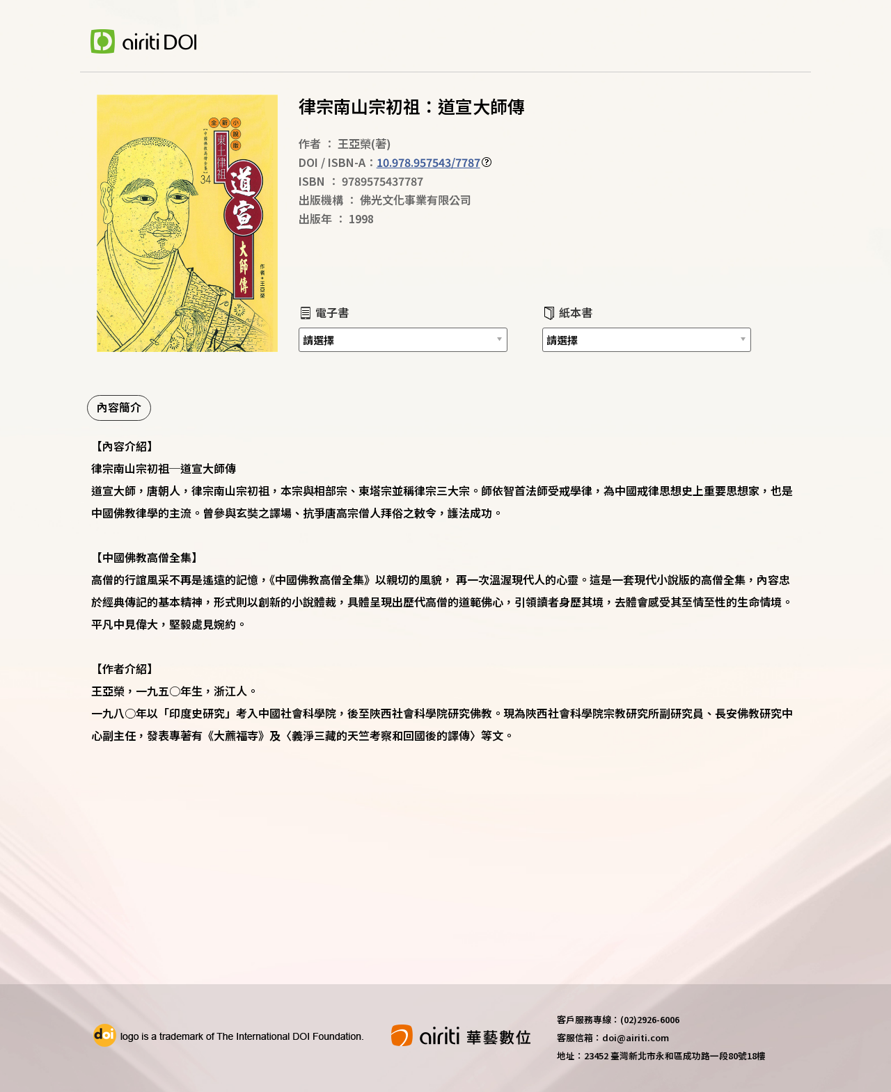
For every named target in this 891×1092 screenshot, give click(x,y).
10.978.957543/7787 (428, 162)
